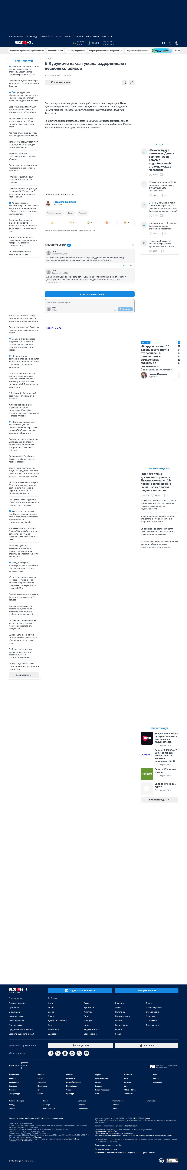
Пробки (94, 43)
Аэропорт (83, 213)
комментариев (60, 82)
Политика (120, 1012)
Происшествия (122, 1016)
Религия (119, 1029)
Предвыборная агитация (21, 1029)
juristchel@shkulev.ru (71, 1139)
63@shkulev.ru (38, 1137)
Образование (90, 1034)
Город (51, 1016)
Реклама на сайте (17, 1003)
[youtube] (86, 1053)
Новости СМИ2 (53, 327)
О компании (14, 1012)
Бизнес (51, 1007)
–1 (131, 287)
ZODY (103, 37)
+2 (124, 265)
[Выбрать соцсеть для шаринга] (132, 82)
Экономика (151, 1020)
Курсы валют (92, 37)
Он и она (119, 1003)
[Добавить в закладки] (124, 82)
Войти (54, 310)
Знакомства (47, 37)
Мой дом (88, 1020)
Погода (59, 37)
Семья (118, 1034)
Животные (53, 1029)
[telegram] (51, 1053)
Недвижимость (16, 37)
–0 (131, 265)
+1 (124, 287)
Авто (50, 1003)
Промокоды (32, 37)
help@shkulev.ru (27, 1141)
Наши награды (16, 1016)
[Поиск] (163, 43)
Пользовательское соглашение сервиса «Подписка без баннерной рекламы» (125, 1153)
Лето (86, 1016)
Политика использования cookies (108, 1145)
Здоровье (52, 1034)
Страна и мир (152, 1012)
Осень (118, 1007)
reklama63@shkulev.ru (141, 1118)
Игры (110, 37)
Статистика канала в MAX (21, 1034)
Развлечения (121, 1025)
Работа (118, 1020)
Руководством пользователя (106, 1132)
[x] (79, 1053)
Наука (87, 1025)
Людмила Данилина (65, 201)
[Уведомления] (170, 43)
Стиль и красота (154, 1007)
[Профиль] (176, 43)
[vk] (58, 1053)
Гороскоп (79, 37)
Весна (51, 1012)
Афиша (68, 37)
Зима (86, 1003)
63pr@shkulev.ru (131, 1126)
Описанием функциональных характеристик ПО (114, 1134)
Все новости (24, 61)
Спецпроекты (152, 1025)
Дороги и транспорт (57, 1020)
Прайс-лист (14, 1007)
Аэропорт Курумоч (54, 213)
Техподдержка (15, 1025)
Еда (50, 1025)
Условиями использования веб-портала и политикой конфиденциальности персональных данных (133, 1135)
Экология (150, 1016)
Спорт (149, 1003)
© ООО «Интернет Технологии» (21, 1161)
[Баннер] (162, 50)
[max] (72, 1053)
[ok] (65, 1053)
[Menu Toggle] (10, 43)
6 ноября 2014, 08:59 (53, 75)
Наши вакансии (16, 1020)
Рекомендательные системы (106, 1149)
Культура (88, 1012)
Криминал (89, 1007)
